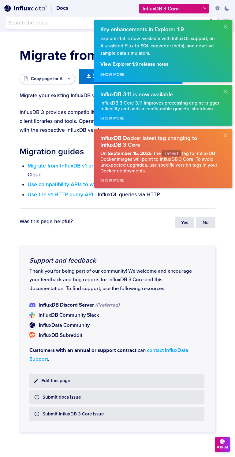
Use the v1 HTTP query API (60, 194)
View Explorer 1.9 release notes (134, 64)
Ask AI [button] (222, 447)
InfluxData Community (64, 325)
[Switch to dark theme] (226, 8)
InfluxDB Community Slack (69, 315)
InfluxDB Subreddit (60, 335)
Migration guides (52, 151)
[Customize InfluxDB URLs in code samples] (217, 8)
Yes (184, 223)
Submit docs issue (62, 397)
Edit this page (55, 381)
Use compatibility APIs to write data (71, 184)
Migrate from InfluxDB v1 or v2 (64, 166)
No (206, 223)
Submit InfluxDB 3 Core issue (73, 414)
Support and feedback (62, 260)
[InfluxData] (25, 8)
